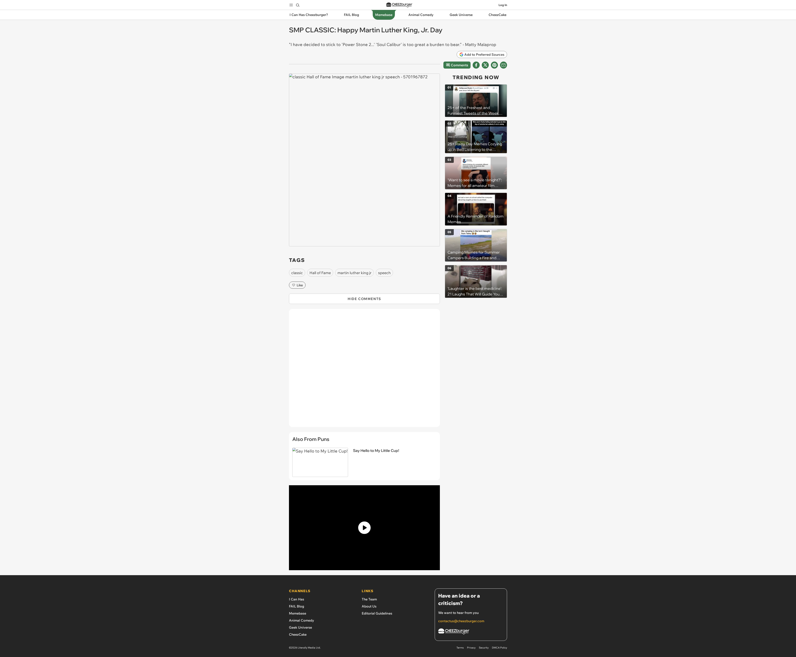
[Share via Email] (503, 65)
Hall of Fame (320, 272)
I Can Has (296, 599)
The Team (369, 599)
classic (297, 272)
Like (300, 285)
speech (384, 272)
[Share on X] (485, 65)
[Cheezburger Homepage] (399, 5)
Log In (503, 5)
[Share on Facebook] (476, 65)
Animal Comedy (301, 620)
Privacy (471, 647)
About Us (369, 606)
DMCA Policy (499, 647)
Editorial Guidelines (377, 613)
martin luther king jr (354, 272)
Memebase (297, 613)
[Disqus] (364, 370)
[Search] (298, 5)
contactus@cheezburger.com (461, 621)
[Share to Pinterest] (494, 65)
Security (484, 647)
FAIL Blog (296, 606)
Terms (460, 647)
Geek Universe (300, 627)
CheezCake (298, 634)
